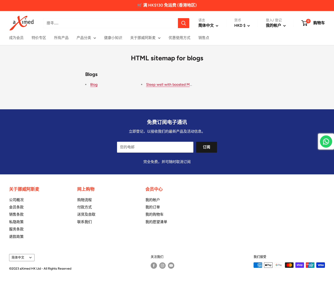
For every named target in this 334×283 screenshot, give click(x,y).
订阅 (206, 147)
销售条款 (16, 214)
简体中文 (18, 257)
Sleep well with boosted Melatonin (174, 84)
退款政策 (16, 236)
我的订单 (152, 207)
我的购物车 (154, 214)
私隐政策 (16, 222)
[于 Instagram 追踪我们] (162, 265)
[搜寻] (183, 23)
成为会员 (16, 38)
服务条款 (16, 229)
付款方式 (84, 207)
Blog (93, 84)
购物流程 (84, 200)
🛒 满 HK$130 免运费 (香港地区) (167, 5)
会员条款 (16, 207)
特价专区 (39, 38)
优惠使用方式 (179, 38)
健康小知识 (113, 38)
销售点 (203, 38)
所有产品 (61, 38)
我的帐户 (274, 25)
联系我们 (84, 222)
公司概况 (16, 200)
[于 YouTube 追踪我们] (171, 265)
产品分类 (84, 38)
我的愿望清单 (156, 222)
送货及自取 (86, 214)
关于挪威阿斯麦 (143, 38)
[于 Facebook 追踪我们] (154, 265)
